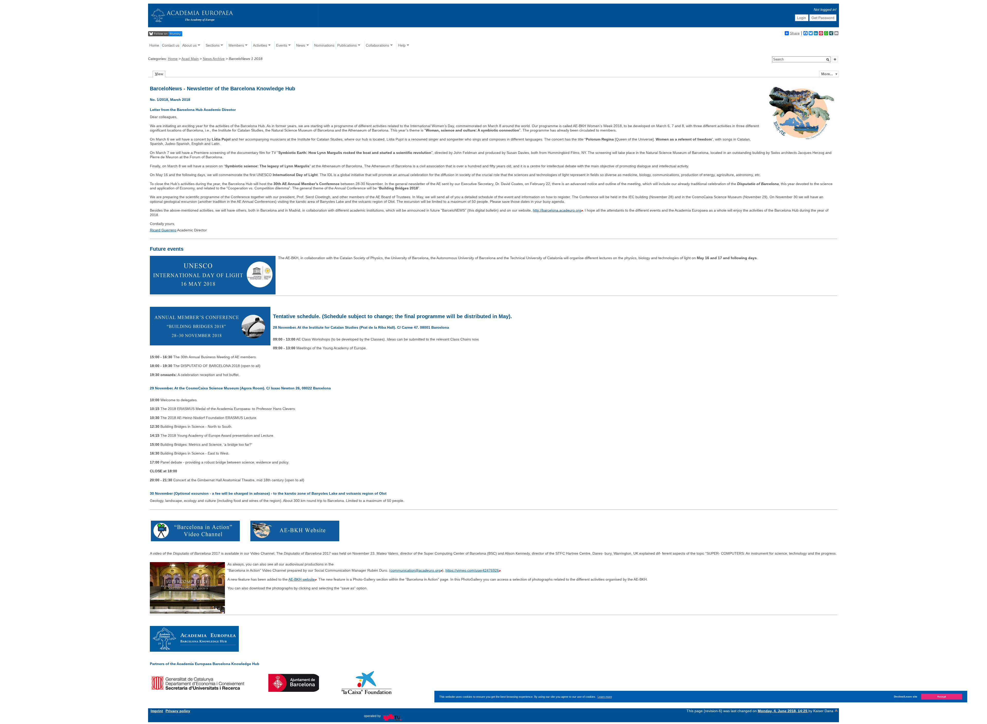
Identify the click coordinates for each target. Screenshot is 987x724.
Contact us (170, 45)
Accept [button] (941, 696)
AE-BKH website (301, 579)
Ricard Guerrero (163, 230)
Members (236, 45)
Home (154, 45)
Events (281, 45)
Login (801, 18)
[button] (828, 60)
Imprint (157, 711)
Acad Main (190, 59)
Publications (347, 45)
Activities (260, 45)
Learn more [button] (605, 696)
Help (402, 45)
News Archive (214, 59)
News (300, 45)
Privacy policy (178, 711)
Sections (213, 45)
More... (827, 74)
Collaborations (377, 45)
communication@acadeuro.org (415, 570)
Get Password (822, 18)
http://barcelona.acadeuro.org (557, 210)
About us (189, 45)
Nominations (324, 45)
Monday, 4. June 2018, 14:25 (783, 711)
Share (795, 33)
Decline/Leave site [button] (905, 696)
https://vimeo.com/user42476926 (472, 570)
